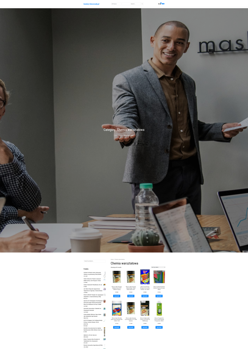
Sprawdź (116, 296)
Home (112, 259)
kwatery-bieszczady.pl (91, 4)
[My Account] (158, 3)
